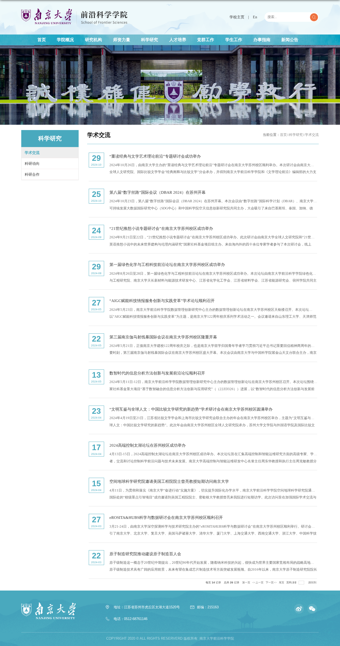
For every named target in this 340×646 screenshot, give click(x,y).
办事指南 (261, 39)
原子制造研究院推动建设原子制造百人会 (145, 554)
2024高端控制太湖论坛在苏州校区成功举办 (147, 445)
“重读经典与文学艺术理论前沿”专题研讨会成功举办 (155, 156)
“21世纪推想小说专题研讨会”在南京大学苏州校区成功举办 (161, 228)
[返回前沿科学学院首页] (74, 9)
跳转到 (312, 582)
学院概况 (65, 39)
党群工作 (205, 39)
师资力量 (121, 39)
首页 (41, 39)
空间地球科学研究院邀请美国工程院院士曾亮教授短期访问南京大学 (169, 481)
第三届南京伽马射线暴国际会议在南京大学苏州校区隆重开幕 (163, 337)
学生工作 (233, 39)
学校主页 (237, 17)
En (255, 17)
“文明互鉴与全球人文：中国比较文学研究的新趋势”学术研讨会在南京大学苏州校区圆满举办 (191, 409)
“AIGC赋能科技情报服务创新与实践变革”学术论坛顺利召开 (162, 300)
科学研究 (149, 39)
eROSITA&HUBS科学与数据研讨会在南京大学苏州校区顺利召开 (166, 517)
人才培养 (177, 39)
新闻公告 (289, 39)
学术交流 (312, 135)
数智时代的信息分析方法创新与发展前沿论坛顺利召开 (157, 373)
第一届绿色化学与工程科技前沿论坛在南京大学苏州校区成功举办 (167, 264)
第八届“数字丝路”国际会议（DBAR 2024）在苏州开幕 (157, 192)
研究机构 (93, 39)
